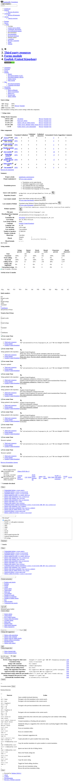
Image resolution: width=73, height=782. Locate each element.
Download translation (14, 83)
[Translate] (2, 138)
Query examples (5, 658)
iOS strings (45, 477)
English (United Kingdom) (20, 59)
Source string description (11, 619)
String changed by (9, 627)
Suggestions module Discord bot (8, 159)
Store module (8, 152)
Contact (6, 776)
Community (7, 88)
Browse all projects (13, 12)
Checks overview (13, 18)
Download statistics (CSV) (15, 75)
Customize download (14, 85)
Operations (7, 87)
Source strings (8, 614)
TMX (52, 477)
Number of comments (10, 596)
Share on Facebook (13, 91)
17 (54, 155)
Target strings (8, 615)
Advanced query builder (7, 609)
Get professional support (15, 31)
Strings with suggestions (11, 635)
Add (25, 630)
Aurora (6, 138)
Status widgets (12, 96)
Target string (7, 590)
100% (16, 138)
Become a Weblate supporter (12, 779)
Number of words (9, 595)
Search (6, 71)
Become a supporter (13, 40)
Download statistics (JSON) (16, 77)
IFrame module (8, 144)
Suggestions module (8, 155)
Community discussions (14, 29)
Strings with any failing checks (26, 122)
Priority (6, 585)
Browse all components (7, 169)
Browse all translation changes (9, 462)
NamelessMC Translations (10, 2)
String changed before (10, 653)
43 (54, 152)
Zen (50, 119)
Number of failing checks (11, 598)
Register (6, 21)
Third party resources (17, 52)
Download (22, 217)
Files (5, 82)
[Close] (1, 683)
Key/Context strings (9, 617)
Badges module (8, 140)
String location (8, 601)
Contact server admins (14, 28)
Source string (8, 588)
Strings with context (9, 643)
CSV (26, 477)
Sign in (6, 23)
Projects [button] (6, 10)
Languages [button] (7, 13)
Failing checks (12, 79)
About (9, 42)
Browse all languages (14, 15)
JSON (29, 477)
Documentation (12, 34)
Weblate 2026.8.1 (16, 773)
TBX (49, 477)
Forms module (13, 55)
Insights (6, 72)
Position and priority (10, 582)
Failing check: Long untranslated (26, 126)
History (10, 74)
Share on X (11, 93)
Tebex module (7, 163)
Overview (7, 69)
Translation (7, 67)
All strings (20, 119)
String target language (10, 625)
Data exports (11, 80)
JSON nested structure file (34, 477)
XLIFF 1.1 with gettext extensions (58, 477)
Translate (22, 106)
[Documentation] (1, 113)
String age (7, 592)
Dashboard (7, 9)
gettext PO (7, 520)
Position (6, 584)
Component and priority (11, 603)
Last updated (7, 593)
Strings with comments (10, 636)
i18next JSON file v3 (23, 471)
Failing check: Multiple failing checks (28, 124)
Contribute (11, 39)
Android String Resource (20, 477)
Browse (17, 106)
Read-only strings (22, 120)
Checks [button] (6, 17)
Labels (6, 587)
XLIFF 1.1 (7, 524)
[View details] (21, 341)
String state (7, 622)
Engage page (11, 95)
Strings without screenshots (12, 640)
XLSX (70, 477)
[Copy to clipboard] (53, 192)
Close (13, 686)
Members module (8, 148)
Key (5, 600)
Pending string (8, 623)
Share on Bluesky (13, 90)
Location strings (8, 620)
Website (10, 44)
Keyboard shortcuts (13, 36)
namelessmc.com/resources (26, 177)
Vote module (8, 167)
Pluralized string (8, 641)
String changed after (10, 651)
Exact (21, 630)
